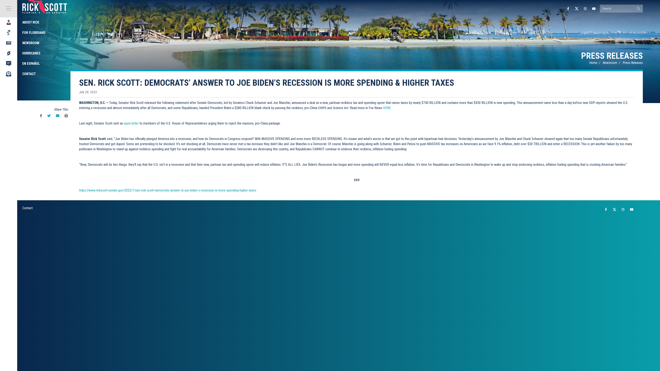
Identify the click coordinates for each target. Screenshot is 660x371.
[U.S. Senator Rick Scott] (44, 8)
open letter (131, 123)
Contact (27, 208)
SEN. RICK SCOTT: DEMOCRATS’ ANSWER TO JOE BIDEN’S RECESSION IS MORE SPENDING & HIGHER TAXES (266, 83)
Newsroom (610, 63)
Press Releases (612, 56)
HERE (387, 108)
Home (593, 63)
